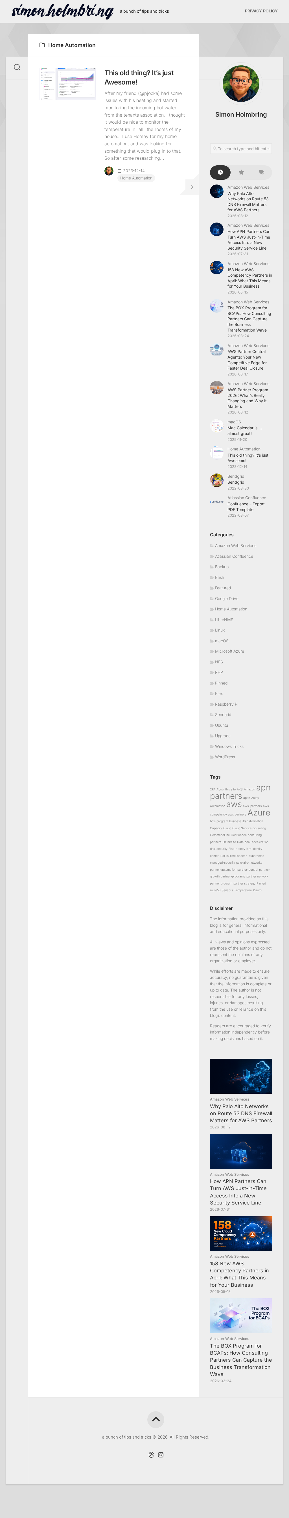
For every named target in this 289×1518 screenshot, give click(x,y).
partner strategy (244, 883)
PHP (219, 672)
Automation (217, 806)
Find (231, 849)
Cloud (227, 828)
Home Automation (136, 177)
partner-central (247, 870)
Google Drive (226, 598)
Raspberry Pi (226, 704)
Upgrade (223, 735)
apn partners (240, 792)
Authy (255, 798)
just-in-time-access (233, 856)
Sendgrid (235, 476)
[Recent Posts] (220, 172)
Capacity (216, 828)
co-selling (259, 828)
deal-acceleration (256, 842)
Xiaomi (257, 890)
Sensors (227, 890)
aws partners (237, 814)
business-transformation (246, 821)
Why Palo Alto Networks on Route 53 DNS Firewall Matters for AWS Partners (241, 1113)
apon (246, 798)
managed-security (222, 862)
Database (229, 842)
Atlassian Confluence (246, 497)
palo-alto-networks (249, 862)
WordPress (225, 756)
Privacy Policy (261, 10)
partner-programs (233, 876)
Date (240, 842)
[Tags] (261, 172)
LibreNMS (224, 619)
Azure (259, 812)
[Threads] (151, 1455)
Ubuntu (221, 725)
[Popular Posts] (241, 172)
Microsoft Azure (229, 651)
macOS (234, 421)
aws (234, 804)
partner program (221, 883)
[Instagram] (160, 1455)
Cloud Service (241, 828)
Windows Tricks (229, 746)
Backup (222, 566)
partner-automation (223, 870)
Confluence (239, 835)
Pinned (221, 683)
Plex (219, 693)
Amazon (249, 789)
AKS (240, 789)
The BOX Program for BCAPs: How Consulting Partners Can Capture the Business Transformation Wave (249, 318)
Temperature (243, 890)
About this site (226, 789)
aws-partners (252, 806)
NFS (219, 661)
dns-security (218, 849)
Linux (220, 630)
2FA (212, 789)
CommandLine (220, 835)
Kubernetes (256, 856)
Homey (240, 849)
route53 (215, 890)
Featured (223, 587)
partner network (257, 876)
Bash (219, 577)
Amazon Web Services (248, 187)
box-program (219, 821)
